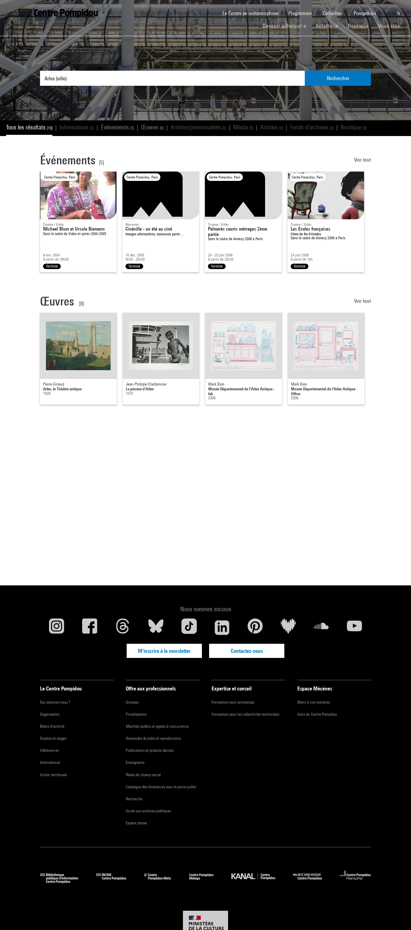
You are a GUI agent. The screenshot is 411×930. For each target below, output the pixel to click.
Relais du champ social (143, 774)
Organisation (50, 714)
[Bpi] (63, 881)
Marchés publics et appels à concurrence (157, 726)
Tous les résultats (29, 127)
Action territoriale (53, 774)
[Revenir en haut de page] (397, 916)
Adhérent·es (49, 750)
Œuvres (152, 127)
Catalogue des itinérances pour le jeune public (161, 786)
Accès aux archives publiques (148, 810)
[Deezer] (288, 627)
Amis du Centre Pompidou (317, 714)
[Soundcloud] (321, 627)
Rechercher (338, 78)
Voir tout (362, 160)
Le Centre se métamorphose (252, 13)
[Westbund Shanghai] (312, 881)
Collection (333, 13)
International (50, 762)
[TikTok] (189, 627)
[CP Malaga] (205, 881)
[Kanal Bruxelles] (257, 881)
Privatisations (136, 714)
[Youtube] (354, 627)
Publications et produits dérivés (150, 750)
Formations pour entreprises (233, 702)
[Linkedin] (222, 627)
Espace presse (136, 822)
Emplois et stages (53, 738)
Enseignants (135, 762)
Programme (300, 13)
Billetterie (327, 26)
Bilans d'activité (52, 726)
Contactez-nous (247, 651)
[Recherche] (387, 10)
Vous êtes (390, 26)
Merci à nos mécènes (313, 702)
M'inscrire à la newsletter (164, 651)
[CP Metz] (162, 881)
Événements (117, 127)
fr (399, 13)
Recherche (134, 798)
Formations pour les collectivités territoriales (245, 714)
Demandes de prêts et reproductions (153, 738)
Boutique (360, 25)
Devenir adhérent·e (287, 25)
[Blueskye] (155, 627)
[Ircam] (115, 881)
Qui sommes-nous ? (55, 702)
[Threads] (122, 627)
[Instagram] (56, 627)
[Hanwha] (355, 881)
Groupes (132, 702)
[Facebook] (89, 627)
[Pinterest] (255, 627)
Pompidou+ (366, 13)
